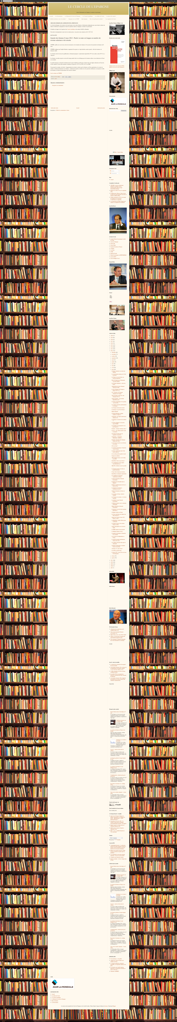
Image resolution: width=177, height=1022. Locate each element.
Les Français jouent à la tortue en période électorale (118, 469)
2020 (112, 335)
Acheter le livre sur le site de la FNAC (116, 65)
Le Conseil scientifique (88, 16)
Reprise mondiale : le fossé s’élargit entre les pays (118, 859)
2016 (112, 343)
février (113, 556)
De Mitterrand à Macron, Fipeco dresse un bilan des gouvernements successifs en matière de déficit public (118, 194)
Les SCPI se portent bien (116, 550)
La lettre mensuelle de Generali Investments (118, 479)
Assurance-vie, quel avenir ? (117, 548)
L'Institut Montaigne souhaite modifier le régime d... (117, 414)
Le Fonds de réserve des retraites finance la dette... (118, 524)
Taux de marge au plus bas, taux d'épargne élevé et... (118, 396)
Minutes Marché (115, 411)
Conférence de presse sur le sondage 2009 (121, 721)
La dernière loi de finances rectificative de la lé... (117, 488)
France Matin (113, 245)
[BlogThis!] (66, 77)
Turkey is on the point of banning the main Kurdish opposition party (117, 637)
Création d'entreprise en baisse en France (118, 491)
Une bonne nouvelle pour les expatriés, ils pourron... (117, 434)
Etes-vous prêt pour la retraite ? (96, 19)
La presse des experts (111, 16)
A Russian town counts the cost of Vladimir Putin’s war (117, 629)
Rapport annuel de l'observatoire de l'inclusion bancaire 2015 (117, 825)
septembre (114, 358)
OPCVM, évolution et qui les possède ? (119, 466)
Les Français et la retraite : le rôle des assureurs (119, 497)
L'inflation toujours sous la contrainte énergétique (119, 503)
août (113, 360)
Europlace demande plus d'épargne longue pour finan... (118, 440)
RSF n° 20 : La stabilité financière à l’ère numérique (117, 831)
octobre (113, 356)
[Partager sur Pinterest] (70, 77)
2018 (112, 339)
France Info (112, 243)
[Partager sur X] (68, 77)
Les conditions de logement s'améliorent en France (117, 476)
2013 (112, 348)
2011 (112, 560)
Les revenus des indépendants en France (118, 537)
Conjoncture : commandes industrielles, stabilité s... (117, 437)
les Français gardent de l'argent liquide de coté (118, 758)
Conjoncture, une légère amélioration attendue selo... (119, 417)
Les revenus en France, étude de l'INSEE (118, 494)
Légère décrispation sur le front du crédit (118, 527)
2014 (112, 347)
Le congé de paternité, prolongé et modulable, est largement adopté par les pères (118, 964)
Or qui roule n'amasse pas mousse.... (119, 471)
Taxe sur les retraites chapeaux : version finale (118, 792)
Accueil (51, 16)
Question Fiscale (113, 253)
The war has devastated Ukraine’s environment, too (117, 632)
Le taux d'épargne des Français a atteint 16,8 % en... (118, 390)
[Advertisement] (77, 96)
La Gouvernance (59, 16)
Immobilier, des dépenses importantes (119, 473)
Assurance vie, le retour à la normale (121, 740)
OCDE (111, 251)
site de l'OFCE (113, 256)
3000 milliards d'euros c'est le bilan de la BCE (118, 458)
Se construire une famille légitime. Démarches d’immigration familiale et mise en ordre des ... (117, 968)
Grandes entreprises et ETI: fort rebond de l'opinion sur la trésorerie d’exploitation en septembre (118, 198)
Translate (118, 839)
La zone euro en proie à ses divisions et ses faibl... (119, 443)
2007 (112, 567)
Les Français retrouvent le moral (118, 407)
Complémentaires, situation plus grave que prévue (117, 775)
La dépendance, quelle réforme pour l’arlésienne (119, 521)
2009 (112, 564)
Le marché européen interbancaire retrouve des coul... (118, 540)
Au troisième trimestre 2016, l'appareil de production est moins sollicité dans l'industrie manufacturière (118, 679)
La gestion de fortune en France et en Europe (117, 730)
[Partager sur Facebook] (69, 77)
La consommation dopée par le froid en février (119, 374)
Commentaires (114, 173)
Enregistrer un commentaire (57, 85)
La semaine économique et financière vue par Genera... (119, 448)
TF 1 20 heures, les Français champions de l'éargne (117, 393)
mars (113, 369)
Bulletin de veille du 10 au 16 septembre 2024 (118, 191)
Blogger (114, 1006)
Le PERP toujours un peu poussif (118, 529)
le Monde (112, 248)
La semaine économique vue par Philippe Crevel (116, 767)
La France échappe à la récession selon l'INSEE (118, 423)
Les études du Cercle (99, 16)
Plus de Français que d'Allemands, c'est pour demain (118, 381)
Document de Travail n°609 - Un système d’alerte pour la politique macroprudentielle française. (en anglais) (118, 822)
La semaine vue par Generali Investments (117, 500)
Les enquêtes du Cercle (111, 19)
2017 (112, 341)
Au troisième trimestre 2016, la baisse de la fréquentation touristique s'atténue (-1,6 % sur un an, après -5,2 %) (118, 668)
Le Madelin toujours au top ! (117, 531)
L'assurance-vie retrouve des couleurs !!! (119, 420)
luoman (106, 1006)
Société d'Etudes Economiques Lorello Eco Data (118, 239)
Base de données (55, 1000)
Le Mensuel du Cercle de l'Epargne (72, 16)
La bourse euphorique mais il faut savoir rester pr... (118, 451)
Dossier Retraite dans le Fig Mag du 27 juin (118, 712)
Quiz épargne (84, 19)
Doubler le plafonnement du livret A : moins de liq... (119, 485)
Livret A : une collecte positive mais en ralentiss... (119, 431)
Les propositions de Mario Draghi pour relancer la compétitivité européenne (118, 202)
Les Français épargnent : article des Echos (118, 384)
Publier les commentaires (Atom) (62, 110)
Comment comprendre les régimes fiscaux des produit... (118, 546)
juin (113, 363)
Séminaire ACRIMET (114, 971)
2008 (112, 565)
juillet (113, 361)
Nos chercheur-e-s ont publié (116, 958)
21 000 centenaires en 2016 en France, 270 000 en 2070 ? (117, 672)
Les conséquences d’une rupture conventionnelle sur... (118, 463)
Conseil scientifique (71, 29)
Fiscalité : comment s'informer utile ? (119, 428)
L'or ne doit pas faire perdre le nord (119, 454)
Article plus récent (54, 108)
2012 (112, 350)
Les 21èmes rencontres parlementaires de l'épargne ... (119, 405)
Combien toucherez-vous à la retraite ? (58, 19)
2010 (112, 562)
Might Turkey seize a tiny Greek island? (118, 634)
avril (113, 367)
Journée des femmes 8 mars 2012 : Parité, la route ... (118, 518)
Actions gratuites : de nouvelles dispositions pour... (118, 399)
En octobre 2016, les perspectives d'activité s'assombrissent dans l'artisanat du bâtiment (118, 675)
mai (113, 365)
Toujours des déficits (116, 455)
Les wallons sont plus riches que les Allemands (119, 543)
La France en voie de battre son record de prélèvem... (118, 377)
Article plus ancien (101, 108)
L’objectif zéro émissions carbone (116, 857)
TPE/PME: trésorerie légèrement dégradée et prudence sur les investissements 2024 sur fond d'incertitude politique (116, 187)
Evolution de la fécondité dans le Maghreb (118, 482)
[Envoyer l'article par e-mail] (63, 76)
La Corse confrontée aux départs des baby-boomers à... (119, 515)
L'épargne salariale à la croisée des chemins (118, 371)
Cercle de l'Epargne (114, 241)
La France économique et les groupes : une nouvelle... (119, 402)
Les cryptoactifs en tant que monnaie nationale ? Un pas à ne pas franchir (117, 855)
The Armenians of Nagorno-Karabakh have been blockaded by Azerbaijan (117, 640)
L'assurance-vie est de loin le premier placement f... (119, 510)
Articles (112, 171)
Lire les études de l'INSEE (56, 73)
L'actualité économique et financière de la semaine (119, 534)
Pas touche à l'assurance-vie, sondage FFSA (117, 784)
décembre (114, 352)
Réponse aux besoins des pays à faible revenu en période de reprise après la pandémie (117, 851)
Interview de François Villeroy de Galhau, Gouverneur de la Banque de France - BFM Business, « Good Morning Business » (117, 817)
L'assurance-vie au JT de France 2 (118, 409)
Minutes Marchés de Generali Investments (117, 507)
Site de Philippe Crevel (115, 258)
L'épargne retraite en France (117, 512)
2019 (112, 337)
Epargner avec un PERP (74, 19)
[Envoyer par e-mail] (65, 77)
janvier (113, 557)
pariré (56, 78)
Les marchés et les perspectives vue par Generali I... (118, 426)
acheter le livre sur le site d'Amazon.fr (116, 67)
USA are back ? (115, 446)
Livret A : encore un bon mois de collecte (117, 750)
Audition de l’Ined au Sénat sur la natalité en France (117, 961)
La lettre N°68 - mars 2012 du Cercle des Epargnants (119, 553)
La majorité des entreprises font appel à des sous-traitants (118, 665)
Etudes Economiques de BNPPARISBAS (118, 255)
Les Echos (112, 250)
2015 (112, 345)
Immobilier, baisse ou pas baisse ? (118, 460)
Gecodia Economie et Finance (116, 246)
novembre (114, 354)
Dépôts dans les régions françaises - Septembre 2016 (117, 828)
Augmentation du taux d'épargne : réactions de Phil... (118, 387)
